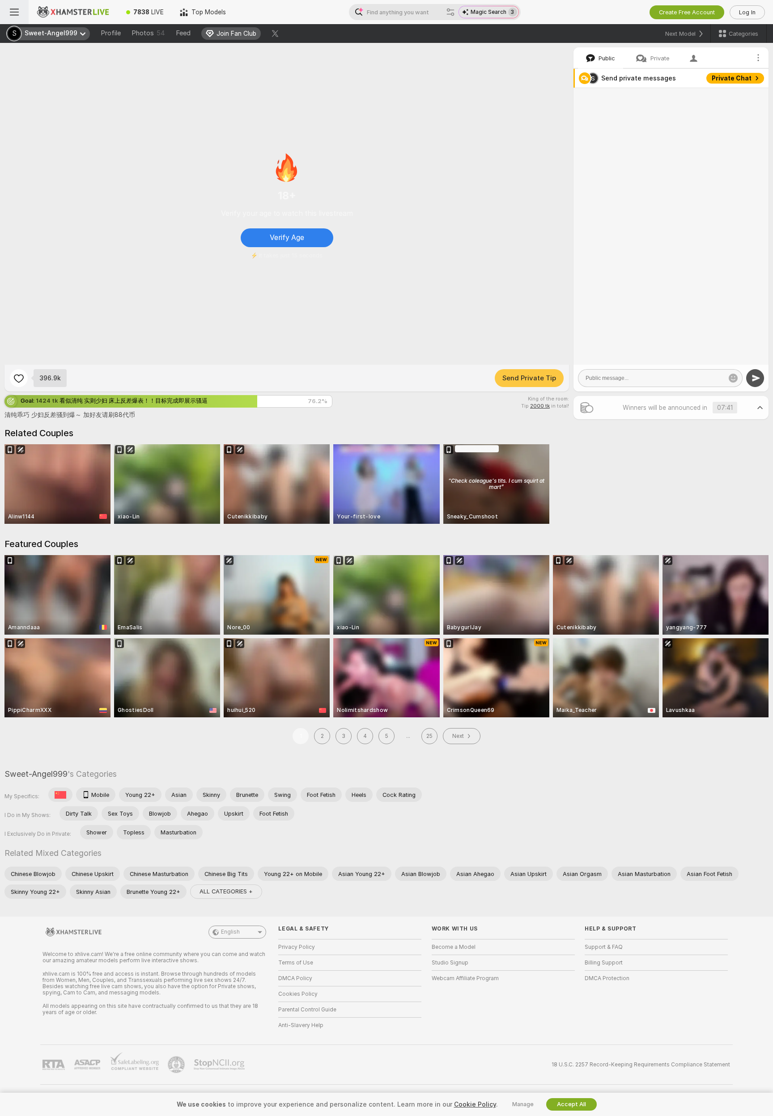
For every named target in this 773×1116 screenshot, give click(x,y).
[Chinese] (60, 795)
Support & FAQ (604, 947)
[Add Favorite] (19, 378)
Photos (148, 33)
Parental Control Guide (307, 1010)
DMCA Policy (295, 978)
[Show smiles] (733, 378)
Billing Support (604, 963)
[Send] (755, 378)
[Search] (450, 12)
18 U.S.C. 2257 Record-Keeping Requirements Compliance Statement (641, 1064)
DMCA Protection (607, 978)
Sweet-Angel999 (36, 774)
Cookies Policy (298, 994)
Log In (747, 12)
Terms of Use (295, 963)
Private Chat (732, 78)
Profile (111, 33)
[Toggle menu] (14, 12)
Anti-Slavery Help (300, 1025)
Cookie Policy (475, 1104)
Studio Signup (450, 963)
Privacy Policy (296, 947)
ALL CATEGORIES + (226, 891)
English (230, 932)
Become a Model (454, 947)
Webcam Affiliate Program (465, 978)
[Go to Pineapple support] (177, 1064)
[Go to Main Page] (73, 12)
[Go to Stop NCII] (220, 1064)
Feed (183, 33)
